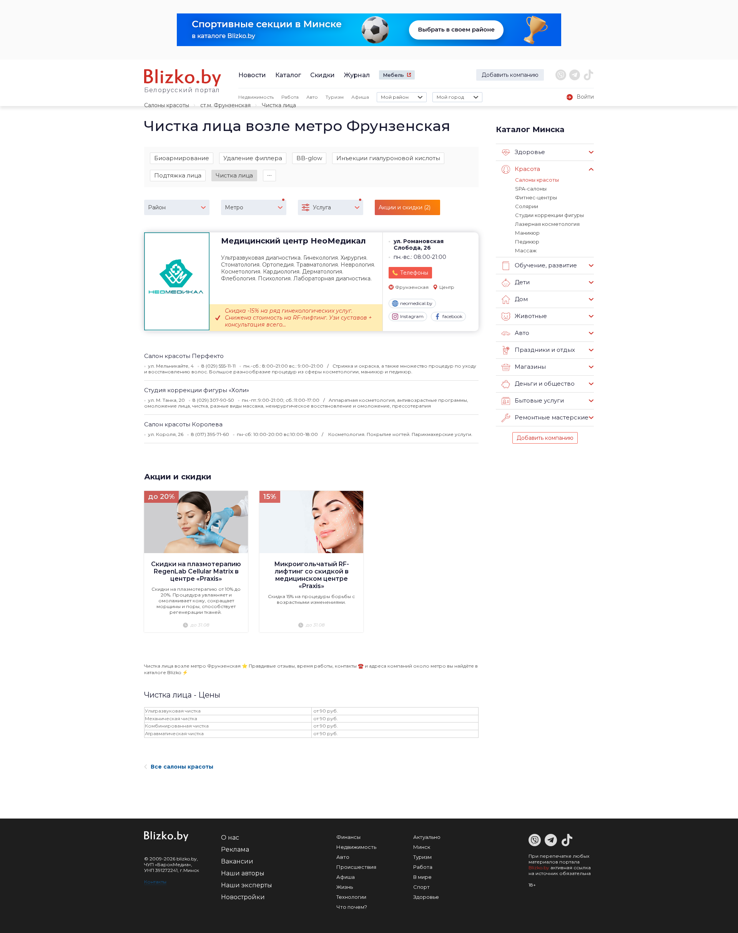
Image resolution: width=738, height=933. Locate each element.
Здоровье (426, 897)
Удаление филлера (252, 158)
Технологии (351, 897)
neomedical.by (416, 303)
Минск (421, 847)
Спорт (421, 887)
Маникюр (527, 233)
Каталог (288, 75)
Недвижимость (256, 97)
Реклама (235, 849)
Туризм (335, 97)
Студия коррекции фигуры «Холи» (196, 390)
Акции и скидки (177, 476)
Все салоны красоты (182, 766)
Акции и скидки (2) (404, 207)
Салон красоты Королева (183, 424)
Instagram (412, 316)
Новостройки (243, 897)
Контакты (155, 882)
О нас (230, 837)
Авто (312, 97)
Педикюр (527, 242)
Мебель (393, 75)
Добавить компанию (510, 74)
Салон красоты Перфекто (184, 356)
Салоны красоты (166, 105)
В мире (422, 877)
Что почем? (351, 907)
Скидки (322, 75)
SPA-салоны (531, 189)
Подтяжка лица (177, 175)
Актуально (426, 837)
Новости (252, 75)
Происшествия (356, 867)
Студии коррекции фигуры (549, 215)
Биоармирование (181, 158)
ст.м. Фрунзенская (225, 105)
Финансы (348, 837)
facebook (452, 316)
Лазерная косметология (547, 224)
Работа (290, 97)
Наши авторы (242, 873)
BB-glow (309, 158)
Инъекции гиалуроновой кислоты (388, 158)
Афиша (360, 97)
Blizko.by (539, 867)
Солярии (526, 206)
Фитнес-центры (536, 197)
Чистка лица (234, 175)
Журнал (357, 75)
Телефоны (414, 272)
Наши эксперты (246, 885)
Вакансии (237, 861)
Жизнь (344, 887)
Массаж (526, 250)
